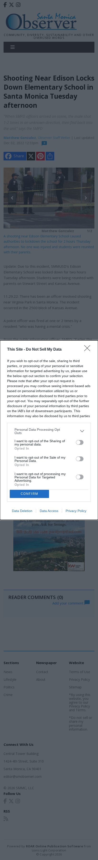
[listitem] (49, 431)
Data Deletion (22, 511)
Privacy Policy (76, 511)
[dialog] (49, 430)
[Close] (88, 349)
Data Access (49, 511)
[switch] (79, 442)
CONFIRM (29, 494)
